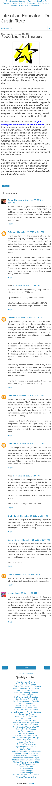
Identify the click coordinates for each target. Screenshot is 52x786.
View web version (26, 673)
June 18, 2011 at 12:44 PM (27, 593)
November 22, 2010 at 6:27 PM (30, 444)
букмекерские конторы (26, 746)
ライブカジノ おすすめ (26, 744)
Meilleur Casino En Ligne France (26, 760)
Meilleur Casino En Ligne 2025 (26, 723)
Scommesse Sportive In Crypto (26, 758)
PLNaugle (12, 232)
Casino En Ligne (26, 695)
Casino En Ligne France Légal (26, 775)
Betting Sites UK (26, 703)
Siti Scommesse (26, 768)
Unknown (12, 395)
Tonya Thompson (16, 200)
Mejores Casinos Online (26, 777)
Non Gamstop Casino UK (26, 699)
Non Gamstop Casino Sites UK (26, 701)
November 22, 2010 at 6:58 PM (26, 476)
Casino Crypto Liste (26, 733)
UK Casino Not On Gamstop (26, 697)
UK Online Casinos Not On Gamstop (26, 686)
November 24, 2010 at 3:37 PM (28, 574)
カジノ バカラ (26, 749)
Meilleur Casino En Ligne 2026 (26, 762)
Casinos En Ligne (26, 766)
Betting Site (26, 718)
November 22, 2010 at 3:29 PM (30, 232)
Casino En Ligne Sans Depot (26, 753)
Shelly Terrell (13, 516)
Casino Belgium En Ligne (26, 735)
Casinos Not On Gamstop (24, 3)
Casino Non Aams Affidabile (26, 755)
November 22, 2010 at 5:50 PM (26, 286)
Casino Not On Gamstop (26, 684)
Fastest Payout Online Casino (26, 708)
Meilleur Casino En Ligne (26, 720)
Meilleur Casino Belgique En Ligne (26, 738)
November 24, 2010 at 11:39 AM (36, 540)
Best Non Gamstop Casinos (26, 693)
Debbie (11, 574)
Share (6, 186)
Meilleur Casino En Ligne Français (26, 751)
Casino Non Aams (26, 714)
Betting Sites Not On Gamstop (26, 688)
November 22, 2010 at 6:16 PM (29, 318)
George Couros (15, 540)
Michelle (11, 318)
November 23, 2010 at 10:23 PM (34, 516)
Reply (10, 224)
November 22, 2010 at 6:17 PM (30, 395)
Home (26, 668)
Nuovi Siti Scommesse (26, 764)
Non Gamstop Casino (26, 682)
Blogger (31, 783)
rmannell (12, 593)
